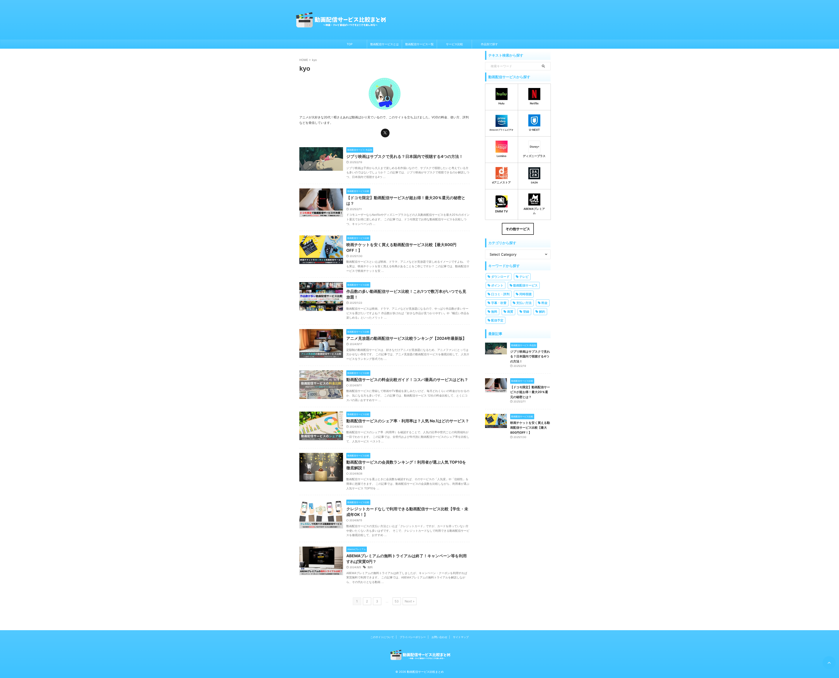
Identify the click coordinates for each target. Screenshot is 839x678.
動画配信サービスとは (384, 44)
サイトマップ (461, 637)
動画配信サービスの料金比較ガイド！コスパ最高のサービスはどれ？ (407, 379)
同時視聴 (525, 294)
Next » (409, 601)
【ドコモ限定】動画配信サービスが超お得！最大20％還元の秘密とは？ (530, 392)
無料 (370, 567)
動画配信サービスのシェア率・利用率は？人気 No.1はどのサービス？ (407, 421)
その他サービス (518, 229)
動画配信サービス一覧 (419, 44)
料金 (544, 303)
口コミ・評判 (500, 294)
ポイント (497, 285)
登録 (526, 311)
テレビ (524, 276)
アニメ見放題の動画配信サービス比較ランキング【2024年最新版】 (406, 338)
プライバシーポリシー (413, 637)
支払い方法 (524, 303)
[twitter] (385, 133)
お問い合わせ (439, 637)
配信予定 (497, 320)
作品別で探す (489, 44)
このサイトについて (382, 637)
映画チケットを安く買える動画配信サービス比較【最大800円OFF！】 (530, 427)
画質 (510, 311)
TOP (349, 44)
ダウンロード (500, 276)
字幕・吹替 (498, 303)
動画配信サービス (525, 285)
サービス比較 (454, 44)
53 (397, 601)
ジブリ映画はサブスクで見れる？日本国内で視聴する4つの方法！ (404, 156)
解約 (542, 311)
